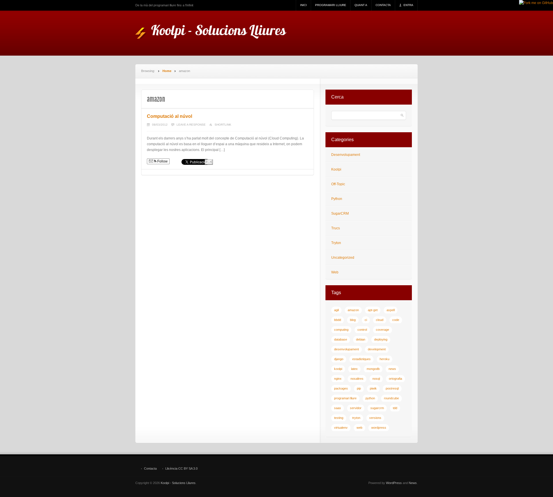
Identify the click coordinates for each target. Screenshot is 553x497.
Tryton (336, 243)
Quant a (361, 5)
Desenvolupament (345, 155)
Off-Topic (338, 184)
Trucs (335, 228)
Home (166, 71)
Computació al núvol (169, 116)
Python (336, 199)
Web (334, 272)
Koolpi (336, 169)
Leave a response (191, 124)
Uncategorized (342, 258)
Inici (303, 5)
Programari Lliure (330, 5)
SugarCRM (340, 213)
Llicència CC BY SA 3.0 (181, 468)
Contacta (383, 5)
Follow (162, 161)
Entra (408, 5)
